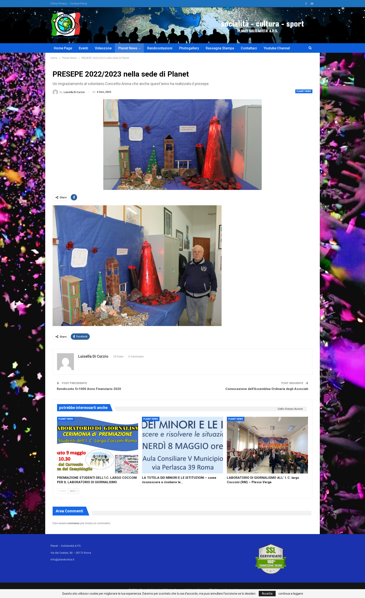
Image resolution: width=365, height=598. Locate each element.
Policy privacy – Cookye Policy (68, 3)
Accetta (267, 593)
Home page (63, 48)
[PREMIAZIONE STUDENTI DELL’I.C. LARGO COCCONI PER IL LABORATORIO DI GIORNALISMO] (97, 445)
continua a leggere (290, 593)
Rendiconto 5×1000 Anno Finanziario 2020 (89, 389)
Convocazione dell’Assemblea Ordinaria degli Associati (266, 389)
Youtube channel (277, 48)
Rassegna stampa (220, 48)
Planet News (128, 48)
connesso (73, 523)
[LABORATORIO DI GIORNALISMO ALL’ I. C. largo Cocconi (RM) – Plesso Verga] (267, 445)
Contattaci (249, 48)
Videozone (103, 48)
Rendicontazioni (159, 48)
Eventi (83, 48)
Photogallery (189, 48)
